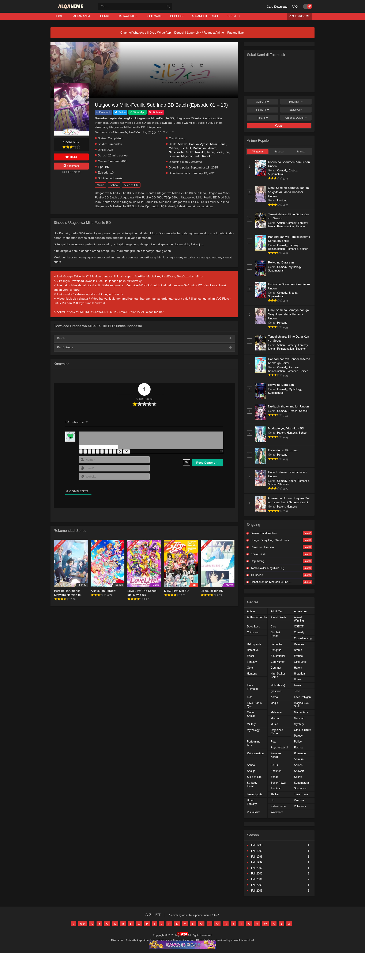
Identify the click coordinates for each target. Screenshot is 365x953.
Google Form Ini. (112, 294)
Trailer (73, 156)
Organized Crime (277, 731)
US (272, 800)
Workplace (277, 812)
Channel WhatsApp (133, 32)
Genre (261, 101)
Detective (253, 650)
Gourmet (276, 667)
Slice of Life (131, 185)
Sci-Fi (274, 765)
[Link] (114, 451)
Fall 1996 (256, 851)
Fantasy (303, 222)
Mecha (275, 718)
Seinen (304, 248)
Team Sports (255, 794)
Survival (276, 788)
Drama (298, 650)
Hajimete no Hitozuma (283, 450)
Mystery (299, 724)
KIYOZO (185, 148)
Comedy (282, 170)
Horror (297, 679)
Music (100, 185)
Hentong (282, 200)
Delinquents (254, 644)
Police (298, 741)
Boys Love (253, 626)
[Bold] (81, 451)
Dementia (276, 644)
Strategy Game (252, 784)
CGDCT (299, 626)
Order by (294, 117)
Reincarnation (285, 226)
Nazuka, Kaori (204, 152)
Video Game (278, 806)
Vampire (299, 800)
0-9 (82, 923)
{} (120, 451)
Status (294, 109)
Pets (273, 741)
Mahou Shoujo (251, 714)
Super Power (278, 782)
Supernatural (275, 174)
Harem (281, 432)
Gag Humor (278, 661)
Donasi (179, 32)
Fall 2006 (256, 890)
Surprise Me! (300, 16)
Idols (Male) (278, 685)
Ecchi (292, 480)
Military (251, 724)
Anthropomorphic (257, 617)
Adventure (300, 611)
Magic (274, 703)
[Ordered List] (97, 451)
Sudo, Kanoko (202, 156)
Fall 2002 (256, 868)
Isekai (271, 226)
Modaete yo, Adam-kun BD (286, 428)
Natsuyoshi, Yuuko (181, 152)
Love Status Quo (254, 704)
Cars (273, 626)
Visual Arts (253, 812)
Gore (250, 667)
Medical (299, 718)
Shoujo (251, 770)
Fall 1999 (256, 862)
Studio (261, 109)
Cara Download (277, 6)
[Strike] (93, 451)
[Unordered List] (102, 451)
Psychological (279, 747)
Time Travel (301, 794)
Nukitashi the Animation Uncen (288, 406)
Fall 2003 (256, 873)
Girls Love (300, 661)
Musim (294, 101)
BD (107, 166)
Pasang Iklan (236, 32)
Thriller (275, 794)
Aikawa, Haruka (188, 144)
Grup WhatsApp (160, 32)
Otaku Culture (302, 730)
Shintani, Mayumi (180, 156)
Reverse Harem (276, 755)
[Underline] (89, 451)
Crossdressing (303, 638)
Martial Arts (301, 712)
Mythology (295, 267)
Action (281, 222)
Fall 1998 (256, 856)
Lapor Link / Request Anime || (207, 32)
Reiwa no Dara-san (281, 262)
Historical (299, 673)
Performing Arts (253, 743)
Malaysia (276, 712)
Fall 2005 (256, 884)
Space (274, 776)
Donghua (276, 650)
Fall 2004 (256, 879)
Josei (297, 691)
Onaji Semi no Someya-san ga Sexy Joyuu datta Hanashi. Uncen (288, 192)
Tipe (261, 117)
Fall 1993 (256, 845)
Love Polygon (302, 697)
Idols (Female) (252, 687)
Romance (292, 248)
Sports (298, 776)
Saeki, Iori (222, 152)
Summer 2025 (117, 161)
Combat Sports (275, 634)
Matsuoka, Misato (204, 148)
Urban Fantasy (252, 802)
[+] (126, 451)
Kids (249, 697)
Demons (299, 644)
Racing (298, 747)
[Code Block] (110, 451)
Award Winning (299, 619)
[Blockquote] (106, 451)
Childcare (252, 632)
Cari (280, 125)
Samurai (299, 759)
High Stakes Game (278, 675)
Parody (298, 735)
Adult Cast (277, 611)
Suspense (300, 788)
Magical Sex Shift (301, 704)
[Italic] (85, 451)
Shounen (301, 226)
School (114, 185)
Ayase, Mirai (208, 144)
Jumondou (115, 144)
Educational (278, 655)
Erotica (293, 170)
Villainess (300, 806)
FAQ (295, 6)
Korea (274, 697)
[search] (168, 6)
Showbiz (299, 770)
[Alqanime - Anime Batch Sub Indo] (71, 9)
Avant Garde (278, 617)
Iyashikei (276, 691)
